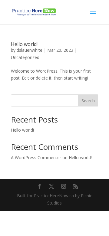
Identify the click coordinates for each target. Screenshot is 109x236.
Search (88, 100)
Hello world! (24, 44)
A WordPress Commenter (36, 157)
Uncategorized (25, 57)
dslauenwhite (29, 50)
